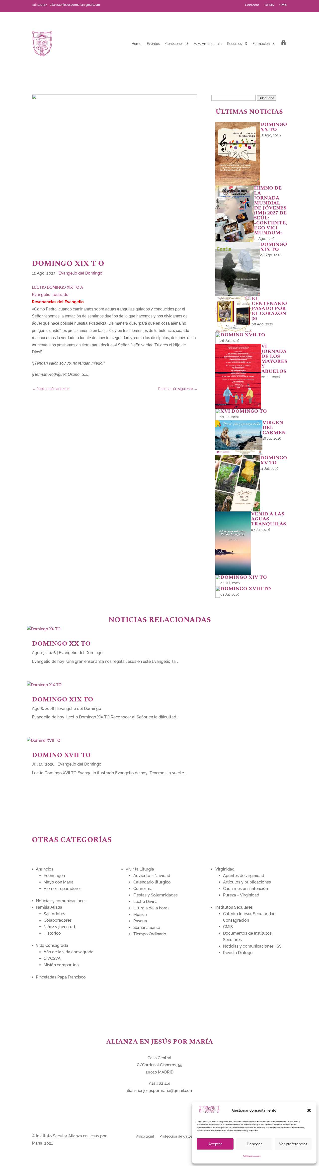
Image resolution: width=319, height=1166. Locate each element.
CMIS (283, 5)
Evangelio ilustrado (50, 294)
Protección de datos (176, 1136)
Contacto (252, 5)
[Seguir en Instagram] (149, 5)
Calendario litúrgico (152, 882)
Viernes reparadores (62, 888)
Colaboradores (58, 920)
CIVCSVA (52, 958)
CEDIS (269, 5)
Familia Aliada (49, 907)
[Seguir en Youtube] (141, 5)
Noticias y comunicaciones (61, 900)
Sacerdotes (54, 913)
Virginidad (225, 869)
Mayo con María (59, 882)
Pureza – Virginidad (241, 895)
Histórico (52, 933)
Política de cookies (251, 1156)
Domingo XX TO (61, 644)
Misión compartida (61, 965)
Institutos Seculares (234, 907)
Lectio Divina (145, 901)
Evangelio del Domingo (80, 273)
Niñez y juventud (59, 926)
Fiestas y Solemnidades (155, 895)
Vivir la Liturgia (140, 869)
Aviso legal (145, 1136)
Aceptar (215, 1144)
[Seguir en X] (133, 5)
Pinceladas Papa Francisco (61, 977)
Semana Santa (146, 927)
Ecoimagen (54, 875)
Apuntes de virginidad (243, 875)
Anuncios (44, 869)
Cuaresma (143, 888)
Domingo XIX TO (62, 699)
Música (140, 914)
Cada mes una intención (245, 888)
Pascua (140, 921)
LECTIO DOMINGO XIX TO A (57, 287)
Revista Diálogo (238, 952)
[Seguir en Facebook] (125, 5)
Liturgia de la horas (151, 908)
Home (136, 44)
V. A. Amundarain (208, 44)
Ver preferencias (293, 1144)
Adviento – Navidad (151, 875)
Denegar (254, 1144)
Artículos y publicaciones (247, 882)
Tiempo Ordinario (149, 934)
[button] (309, 1110)
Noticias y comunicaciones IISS (252, 946)
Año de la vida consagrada (68, 952)
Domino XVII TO (61, 755)
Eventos (153, 44)
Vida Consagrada (52, 945)
